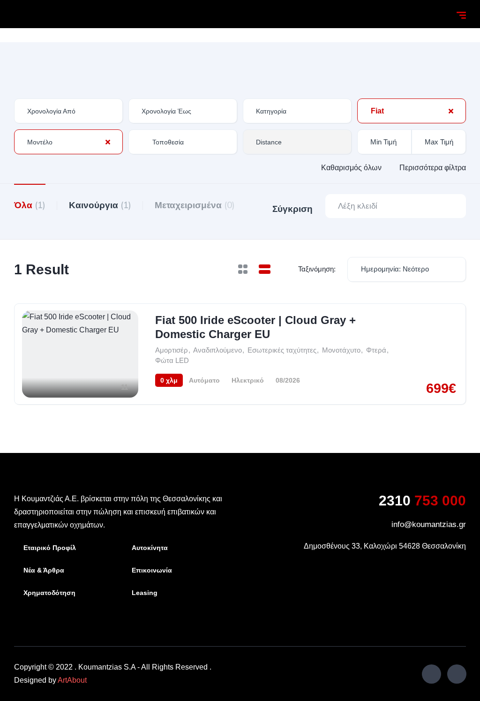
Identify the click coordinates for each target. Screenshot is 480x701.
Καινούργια (100, 205)
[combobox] (297, 110)
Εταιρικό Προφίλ (49, 547)
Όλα (29, 205)
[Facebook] (431, 674)
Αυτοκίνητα (150, 547)
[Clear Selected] (450, 110)
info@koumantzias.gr (428, 524)
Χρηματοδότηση (49, 592)
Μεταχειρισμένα (195, 205)
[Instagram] (456, 674)
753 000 (422, 500)
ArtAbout (72, 680)
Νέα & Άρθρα (43, 570)
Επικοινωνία (152, 570)
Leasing (145, 592)
